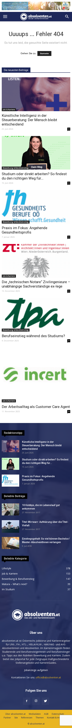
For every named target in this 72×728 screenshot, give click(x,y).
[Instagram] (36, 701)
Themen (40, 717)
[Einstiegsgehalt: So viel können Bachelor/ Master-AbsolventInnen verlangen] (10, 543)
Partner (7, 717)
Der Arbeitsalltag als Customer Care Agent (36, 407)
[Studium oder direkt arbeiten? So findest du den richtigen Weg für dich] (36, 153)
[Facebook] (26, 701)
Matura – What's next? (14, 584)
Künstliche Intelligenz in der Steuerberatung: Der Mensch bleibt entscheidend (29, 119)
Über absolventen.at (15, 713)
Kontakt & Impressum (57, 717)
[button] (67, 16)
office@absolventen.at (48, 677)
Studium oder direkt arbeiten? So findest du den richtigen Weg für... (34, 176)
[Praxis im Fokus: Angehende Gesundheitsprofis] (36, 207)
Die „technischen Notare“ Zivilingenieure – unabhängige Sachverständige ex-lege (36, 284)
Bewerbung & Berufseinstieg (15, 168)
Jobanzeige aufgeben (36, 670)
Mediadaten (35, 713)
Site (16, 717)
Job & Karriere (9, 109)
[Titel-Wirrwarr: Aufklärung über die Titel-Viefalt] (10, 526)
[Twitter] (45, 701)
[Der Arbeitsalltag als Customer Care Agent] (36, 375)
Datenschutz (58, 713)
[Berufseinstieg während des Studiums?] (36, 315)
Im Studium (8, 589)
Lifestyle (6, 568)
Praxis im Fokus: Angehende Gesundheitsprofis (24, 230)
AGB (46, 713)
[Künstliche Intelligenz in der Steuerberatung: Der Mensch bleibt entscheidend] (36, 94)
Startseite (44, 53)
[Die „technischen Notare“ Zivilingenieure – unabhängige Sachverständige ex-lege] (36, 261)
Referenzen (26, 717)
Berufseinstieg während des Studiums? (33, 336)
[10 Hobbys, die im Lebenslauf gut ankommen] (10, 509)
